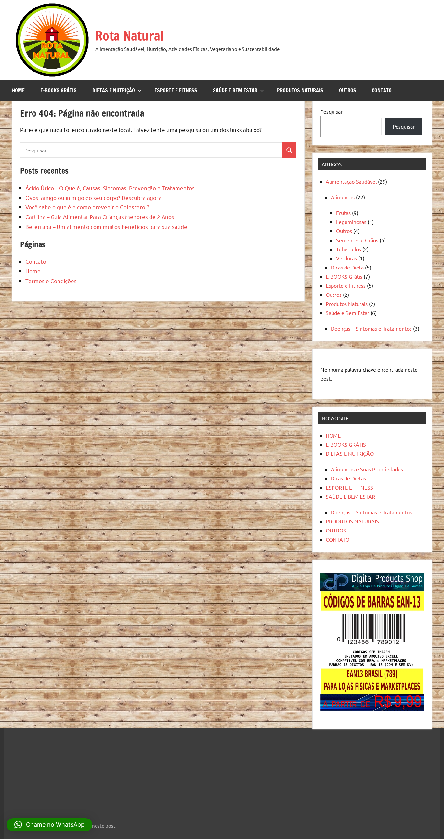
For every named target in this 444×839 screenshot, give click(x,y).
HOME (18, 90)
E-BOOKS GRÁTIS (58, 90)
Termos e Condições (51, 280)
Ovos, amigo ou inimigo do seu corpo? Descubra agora (93, 197)
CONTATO (382, 90)
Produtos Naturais (347, 303)
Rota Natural (129, 35)
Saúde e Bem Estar (347, 312)
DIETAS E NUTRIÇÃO (113, 90)
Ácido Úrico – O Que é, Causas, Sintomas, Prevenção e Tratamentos (110, 187)
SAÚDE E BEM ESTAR (235, 90)
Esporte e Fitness (346, 285)
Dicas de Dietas (348, 478)
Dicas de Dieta (347, 267)
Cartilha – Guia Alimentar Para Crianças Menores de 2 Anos (99, 216)
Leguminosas (351, 221)
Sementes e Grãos (357, 240)
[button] (49, 824)
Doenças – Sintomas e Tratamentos (371, 328)
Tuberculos (348, 249)
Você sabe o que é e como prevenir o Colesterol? (87, 206)
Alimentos (343, 197)
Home (33, 271)
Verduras (346, 258)
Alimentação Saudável (351, 181)
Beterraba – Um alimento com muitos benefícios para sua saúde (106, 226)
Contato (35, 261)
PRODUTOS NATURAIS (300, 90)
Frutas (343, 212)
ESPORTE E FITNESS (175, 90)
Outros (344, 231)
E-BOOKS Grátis (344, 276)
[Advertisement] (51, 770)
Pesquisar (331, 111)
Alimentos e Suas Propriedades (367, 469)
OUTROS (347, 90)
